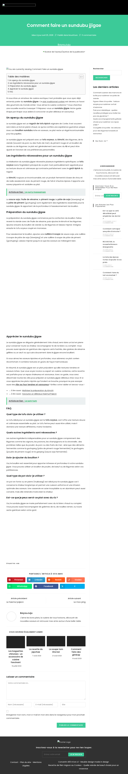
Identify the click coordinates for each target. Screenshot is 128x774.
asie (17, 563)
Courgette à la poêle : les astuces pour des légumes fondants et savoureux (106, 130)
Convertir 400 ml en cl (68, 761)
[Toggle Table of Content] (80, 77)
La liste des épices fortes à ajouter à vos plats (112, 260)
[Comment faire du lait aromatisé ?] (97, 276)
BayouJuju (64, 44)
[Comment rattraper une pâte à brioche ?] (97, 232)
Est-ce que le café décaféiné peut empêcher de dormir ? (111, 215)
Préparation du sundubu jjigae (23, 86)
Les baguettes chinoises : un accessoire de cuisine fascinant (15, 657)
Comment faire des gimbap (76, 652)
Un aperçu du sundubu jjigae (22, 80)
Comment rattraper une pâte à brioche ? (112, 230)
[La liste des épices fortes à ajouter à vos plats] (97, 261)
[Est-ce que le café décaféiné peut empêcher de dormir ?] (97, 216)
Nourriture (73, 35)
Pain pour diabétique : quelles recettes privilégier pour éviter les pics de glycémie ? (106, 113)
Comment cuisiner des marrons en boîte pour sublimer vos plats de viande (107, 95)
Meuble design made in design (94, 761)
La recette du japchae (36, 650)
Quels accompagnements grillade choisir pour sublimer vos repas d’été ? (107, 122)
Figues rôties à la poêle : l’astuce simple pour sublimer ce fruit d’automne (106, 104)
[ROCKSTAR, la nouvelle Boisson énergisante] (97, 246)
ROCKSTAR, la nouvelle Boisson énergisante (110, 244)
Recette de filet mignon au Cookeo (65, 765)
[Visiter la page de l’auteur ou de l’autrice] (11, 616)
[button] (118, 7)
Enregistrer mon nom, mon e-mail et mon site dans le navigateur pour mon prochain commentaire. (45, 716)
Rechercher (98, 68)
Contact (14, 762)
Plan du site (25, 762)
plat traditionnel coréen (54, 101)
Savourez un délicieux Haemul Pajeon (39, 394)
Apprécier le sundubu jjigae (22, 89)
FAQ (11, 92)
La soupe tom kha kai (56, 650)
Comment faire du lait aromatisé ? (111, 273)
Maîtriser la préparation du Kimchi (37, 390)
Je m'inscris (112, 196)
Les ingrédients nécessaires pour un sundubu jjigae (32, 83)
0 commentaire (89, 35)
